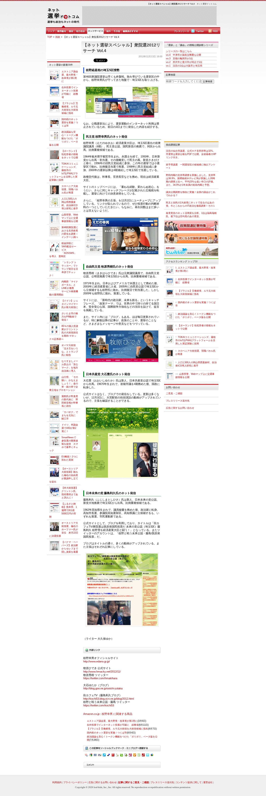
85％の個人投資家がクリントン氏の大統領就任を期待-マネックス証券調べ (63, 332)
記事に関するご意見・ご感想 (133, 782)
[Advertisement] (149, 15)
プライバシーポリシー (75, 782)
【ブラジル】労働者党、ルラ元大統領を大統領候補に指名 (117, 728)
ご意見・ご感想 (174, 393)
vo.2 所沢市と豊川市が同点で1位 (184, 62)
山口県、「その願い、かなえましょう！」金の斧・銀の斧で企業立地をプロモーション (63, 383)
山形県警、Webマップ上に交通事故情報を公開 (70, 218)
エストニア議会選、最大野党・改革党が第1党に (112, 721)
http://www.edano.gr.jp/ (96, 661)
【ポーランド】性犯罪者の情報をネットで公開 (70, 154)
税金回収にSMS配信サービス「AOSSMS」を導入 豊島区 (63, 250)
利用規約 (57, 782)
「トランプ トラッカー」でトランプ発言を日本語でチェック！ (63, 269)
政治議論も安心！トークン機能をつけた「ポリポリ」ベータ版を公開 (63, 138)
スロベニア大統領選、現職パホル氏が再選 (70, 189)
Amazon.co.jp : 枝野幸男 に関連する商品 (107, 713)
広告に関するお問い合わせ (180, 408)
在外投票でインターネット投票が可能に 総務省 (113, 725)
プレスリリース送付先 (177, 400)
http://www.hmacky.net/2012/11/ (102, 671)
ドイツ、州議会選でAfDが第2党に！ (70, 428)
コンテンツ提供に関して (189, 782)
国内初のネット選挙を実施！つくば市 (70, 122)
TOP (49, 37)
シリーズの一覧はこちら (179, 51)
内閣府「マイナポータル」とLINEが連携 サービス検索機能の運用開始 (63, 288)
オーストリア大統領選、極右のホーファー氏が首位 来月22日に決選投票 (63, 529)
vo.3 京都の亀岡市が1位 (179, 58)
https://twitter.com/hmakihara (100, 678)
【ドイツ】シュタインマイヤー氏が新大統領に (70, 304)
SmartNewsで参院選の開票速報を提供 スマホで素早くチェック (63, 444)
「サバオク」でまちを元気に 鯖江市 (70, 415)
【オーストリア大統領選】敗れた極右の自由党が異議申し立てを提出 (63, 475)
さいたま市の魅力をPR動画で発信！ (70, 316)
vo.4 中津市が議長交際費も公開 (183, 55)
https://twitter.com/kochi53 (98, 705)
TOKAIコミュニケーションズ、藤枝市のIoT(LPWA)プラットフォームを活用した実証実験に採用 (195, 340)
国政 (57, 37)
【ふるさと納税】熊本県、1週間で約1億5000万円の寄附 (63, 510)
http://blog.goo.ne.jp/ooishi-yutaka (103, 688)
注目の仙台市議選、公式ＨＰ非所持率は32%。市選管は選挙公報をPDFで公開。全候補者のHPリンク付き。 (191, 154)
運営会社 (208, 782)
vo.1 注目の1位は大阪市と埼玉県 (184, 65)
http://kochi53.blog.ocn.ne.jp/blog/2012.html (108, 698)
